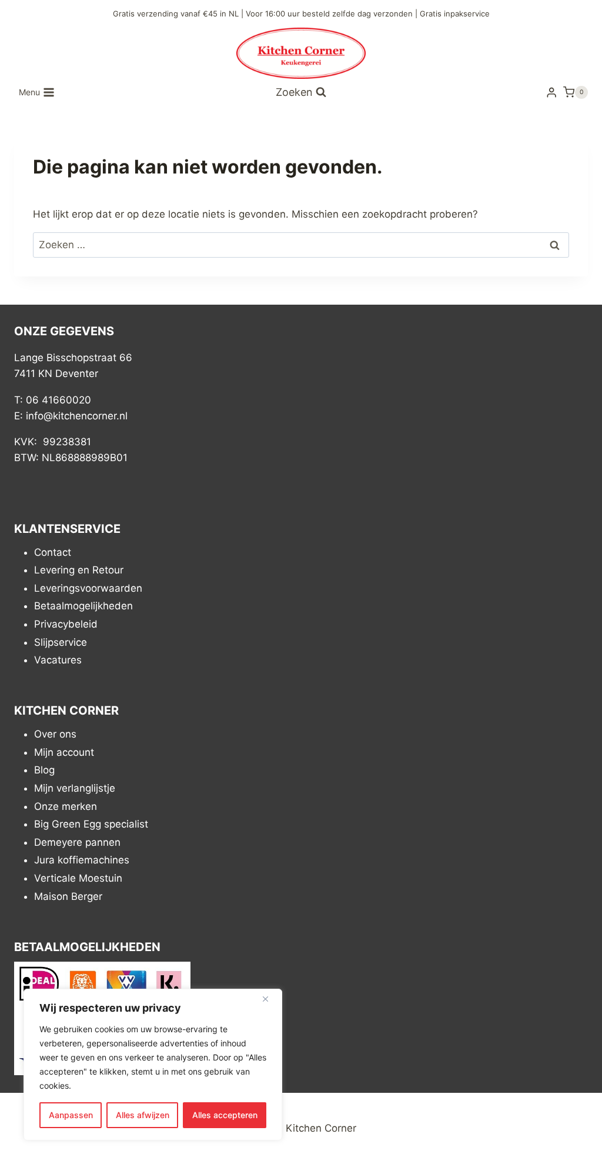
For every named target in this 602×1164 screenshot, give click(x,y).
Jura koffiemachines (81, 860)
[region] (153, 1064)
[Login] (551, 93)
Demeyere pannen (77, 842)
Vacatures (58, 660)
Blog (44, 770)
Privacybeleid (66, 624)
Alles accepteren (224, 1115)
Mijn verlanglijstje (74, 788)
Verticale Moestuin (78, 878)
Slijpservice (60, 642)
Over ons (55, 734)
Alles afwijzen (142, 1115)
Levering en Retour (78, 570)
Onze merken (65, 806)
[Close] (270, 999)
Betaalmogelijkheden (83, 606)
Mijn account (64, 752)
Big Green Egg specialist (91, 824)
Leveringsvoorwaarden (88, 588)
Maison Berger (68, 896)
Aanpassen (71, 1115)
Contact (52, 552)
